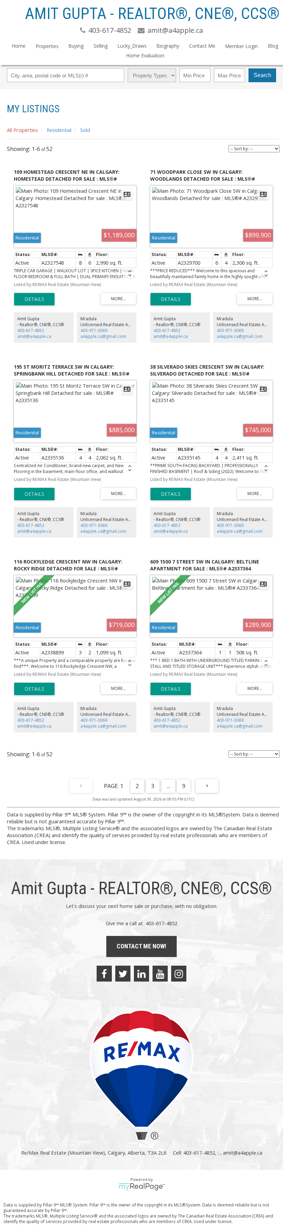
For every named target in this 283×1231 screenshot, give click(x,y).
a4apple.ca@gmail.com (103, 336)
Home (19, 45)
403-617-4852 (30, 330)
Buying (76, 45)
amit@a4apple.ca (34, 336)
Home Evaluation (145, 55)
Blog (273, 45)
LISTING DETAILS (34, 299)
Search (262, 75)
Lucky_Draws (132, 45)
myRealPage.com (141, 1187)
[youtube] (160, 974)
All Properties (22, 129)
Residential (59, 129)
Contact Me (202, 45)
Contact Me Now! (141, 946)
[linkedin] (141, 974)
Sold (85, 129)
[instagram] (178, 974)
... (168, 786)
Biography (167, 45)
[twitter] (122, 974)
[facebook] (104, 974)
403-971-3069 (93, 330)
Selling (101, 45)
